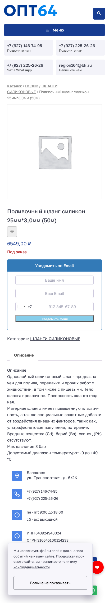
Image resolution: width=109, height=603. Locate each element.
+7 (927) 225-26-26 (77, 45)
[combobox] (24, 306)
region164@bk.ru (75, 65)
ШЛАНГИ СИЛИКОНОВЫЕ (55, 338)
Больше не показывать (50, 583)
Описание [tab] (24, 355)
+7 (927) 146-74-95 (24, 45)
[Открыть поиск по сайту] (99, 14)
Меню (58, 30)
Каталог (14, 86)
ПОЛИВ (31, 86)
